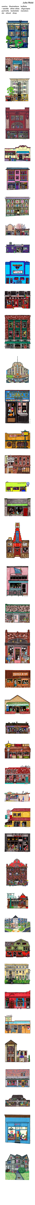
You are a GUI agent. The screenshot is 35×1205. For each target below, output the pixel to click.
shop (15, 13)
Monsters (24, 11)
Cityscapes (25, 9)
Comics (4, 6)
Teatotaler (15, 11)
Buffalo (24, 6)
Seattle (5, 9)
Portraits (5, 11)
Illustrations (14, 6)
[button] (17, 34)
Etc (3, 13)
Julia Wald (28, 2)
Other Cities (14, 9)
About (8, 13)
